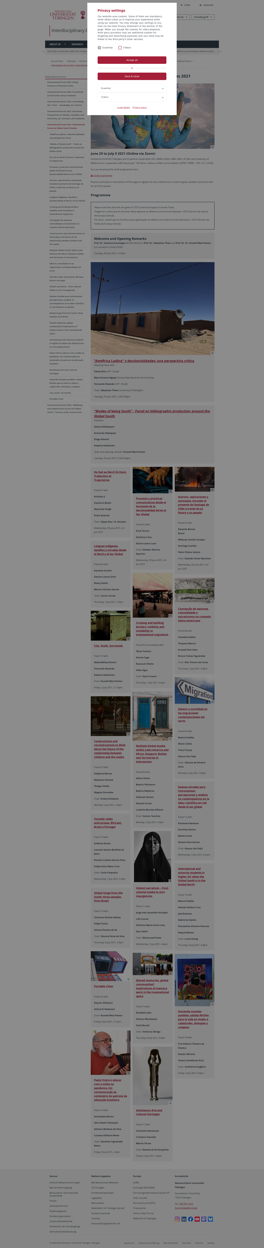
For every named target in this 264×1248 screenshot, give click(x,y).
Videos (127, 47)
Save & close (132, 76)
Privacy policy (140, 107)
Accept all (132, 60)
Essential (107, 47)
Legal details (123, 107)
